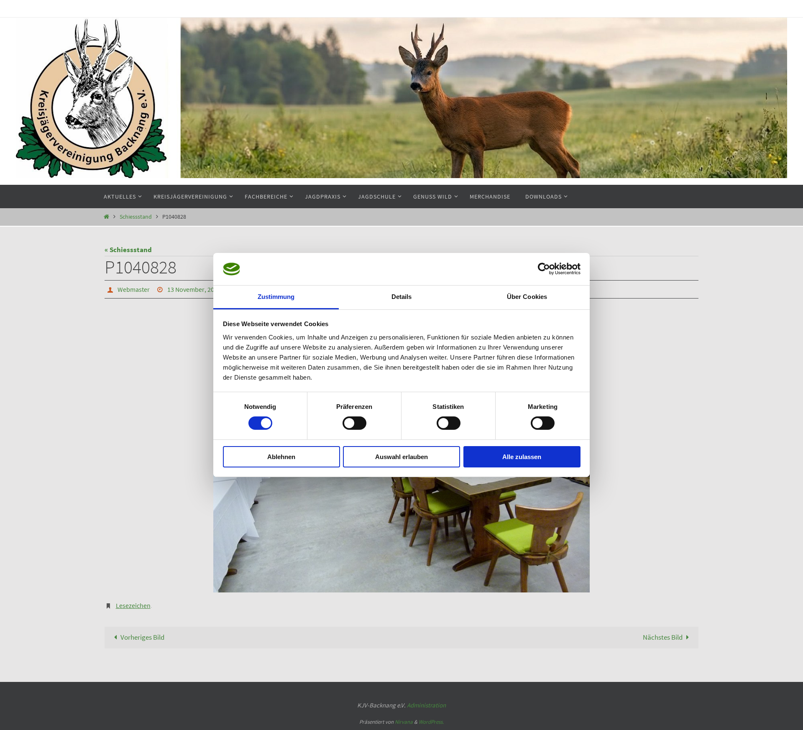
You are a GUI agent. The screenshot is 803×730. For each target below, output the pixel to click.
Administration (426, 705)
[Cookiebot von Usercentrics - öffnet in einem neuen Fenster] (544, 269)
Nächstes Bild (663, 637)
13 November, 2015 (194, 289)
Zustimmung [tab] (276, 296)
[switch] (354, 423)
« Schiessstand (128, 249)
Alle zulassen (521, 456)
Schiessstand (136, 216)
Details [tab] (401, 296)
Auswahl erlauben (401, 456)
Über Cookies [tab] (527, 296)
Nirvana (404, 721)
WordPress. (431, 721)
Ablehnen (281, 456)
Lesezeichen (133, 605)
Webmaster (134, 289)
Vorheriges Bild (142, 637)
